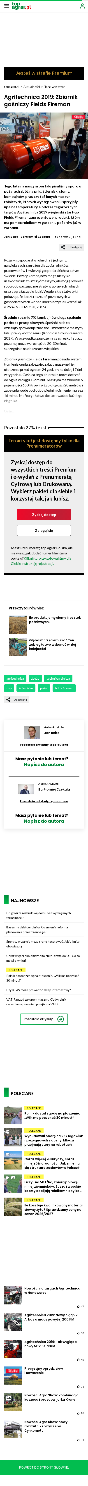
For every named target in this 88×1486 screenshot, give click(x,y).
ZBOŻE (35, 678)
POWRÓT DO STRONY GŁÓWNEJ (44, 1467)
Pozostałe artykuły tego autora (44, 745)
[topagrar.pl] (21, 5)
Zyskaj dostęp (44, 514)
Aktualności (31, 87)
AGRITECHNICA (15, 678)
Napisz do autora (44, 764)
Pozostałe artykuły (38, 1019)
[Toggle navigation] (6, 5)
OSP (9, 688)
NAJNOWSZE (25, 900)
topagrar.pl (11, 87)
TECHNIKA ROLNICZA (58, 678)
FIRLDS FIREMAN (64, 688)
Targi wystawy (54, 87)
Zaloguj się (44, 530)
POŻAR (44, 688)
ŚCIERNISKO (26, 688)
